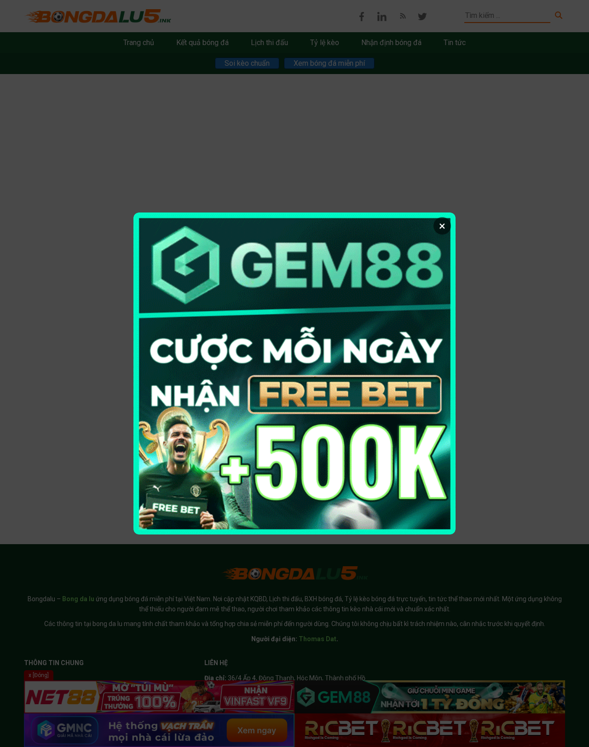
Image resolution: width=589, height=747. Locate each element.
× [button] (442, 226)
